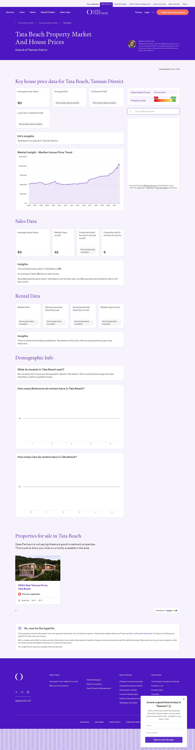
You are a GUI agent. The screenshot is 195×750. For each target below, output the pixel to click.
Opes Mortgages (120, 4)
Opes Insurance (174, 4)
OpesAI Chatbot (48, 12)
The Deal (155, 694)
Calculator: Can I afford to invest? (63, 681)
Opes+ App (65, 12)
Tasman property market (48, 23)
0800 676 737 (23, 700)
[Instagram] (28, 692)
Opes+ (185, 4)
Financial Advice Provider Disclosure (136, 633)
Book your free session (59, 685)
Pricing (138, 12)
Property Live (157, 685)
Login (147, 12)
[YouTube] (22, 692)
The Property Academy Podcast (165, 681)
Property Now (157, 690)
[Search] (153, 12)
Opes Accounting (159, 4)
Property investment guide (131, 681)
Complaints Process (134, 722)
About (32, 12)
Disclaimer (99, 722)
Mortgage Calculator (128, 702)
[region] (153, 150)
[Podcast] (16, 692)
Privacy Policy (114, 722)
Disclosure (84, 722)
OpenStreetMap (162, 188)
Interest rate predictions (130, 698)
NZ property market (25, 23)
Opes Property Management (140, 4)
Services (10, 12)
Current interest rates (129, 694)
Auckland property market (131, 685)
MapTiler (150, 188)
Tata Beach (67, 23)
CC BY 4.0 (140, 188)
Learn (22, 12)
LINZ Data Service (149, 185)
